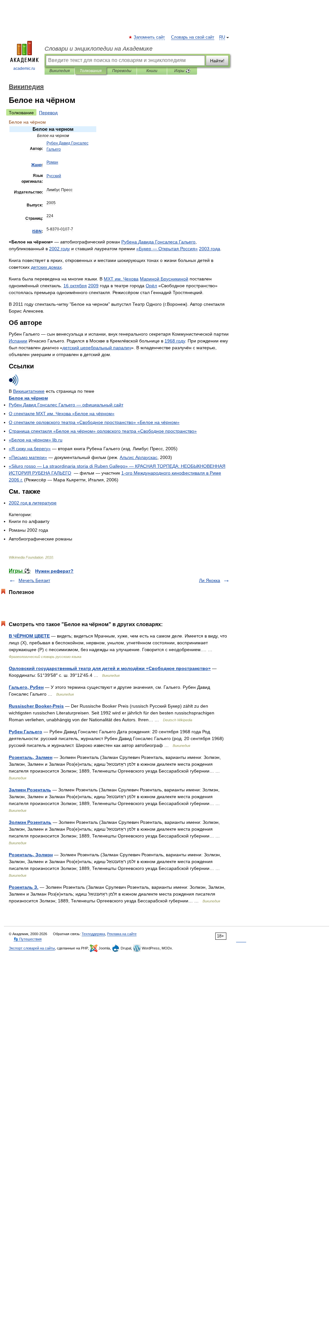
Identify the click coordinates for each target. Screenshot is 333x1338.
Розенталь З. (23, 887)
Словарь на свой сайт (192, 37)
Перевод (48, 112)
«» (30, 448)
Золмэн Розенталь (30, 822)
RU (222, 37)
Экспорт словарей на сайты (32, 948)
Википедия (59, 70)
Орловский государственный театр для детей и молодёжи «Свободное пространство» (110, 668)
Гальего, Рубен (26, 687)
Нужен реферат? (54, 571)
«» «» (94, 422)
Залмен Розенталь (30, 789)
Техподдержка (93, 934)
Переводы (121, 70)
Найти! (217, 60)
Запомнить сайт (149, 37)
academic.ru (24, 68)
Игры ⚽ (182, 70)
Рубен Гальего (25, 731)
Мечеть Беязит (34, 580)
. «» (61, 413)
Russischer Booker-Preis (36, 706)
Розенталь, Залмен (30, 757)
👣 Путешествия (28, 939)
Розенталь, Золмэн (31, 854)
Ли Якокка (209, 580)
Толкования (90, 70)
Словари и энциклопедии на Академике (99, 48)
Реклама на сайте (122, 934)
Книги (151, 70)
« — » (167, 248)
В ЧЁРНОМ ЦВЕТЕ (29, 635)
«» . (35, 439)
